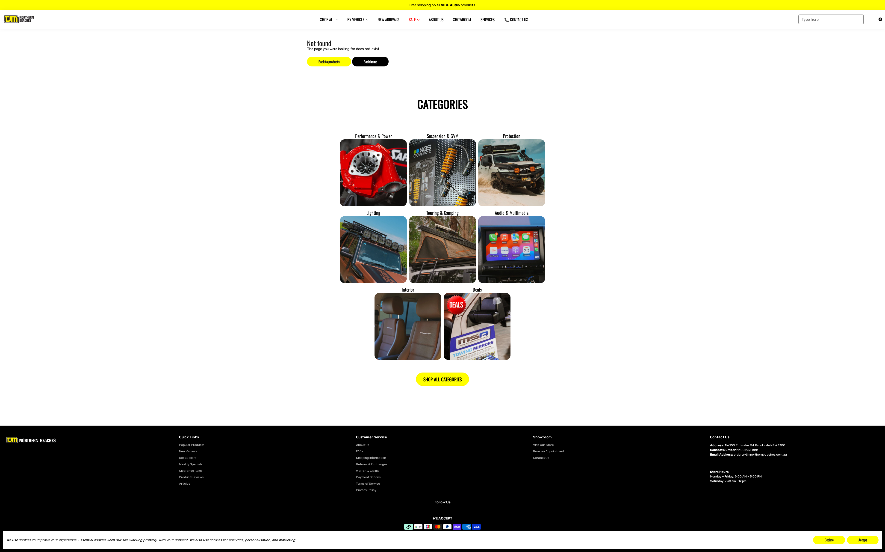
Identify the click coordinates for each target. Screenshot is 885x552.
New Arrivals (188, 451)
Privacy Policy (366, 490)
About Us (362, 445)
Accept (862, 539)
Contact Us (541, 458)
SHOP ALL (327, 19)
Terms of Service (368, 483)
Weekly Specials (190, 464)
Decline (829, 539)
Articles (184, 483)
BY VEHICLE (355, 19)
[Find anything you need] (858, 19)
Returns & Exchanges (371, 464)
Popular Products (191, 445)
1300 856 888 (747, 450)
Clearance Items (191, 470)
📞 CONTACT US (516, 19)
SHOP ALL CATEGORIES (442, 379)
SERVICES (488, 19)
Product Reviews (191, 477)
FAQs (359, 451)
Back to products (329, 61)
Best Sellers (187, 458)
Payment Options (368, 477)
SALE (412, 19)
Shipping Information (371, 458)
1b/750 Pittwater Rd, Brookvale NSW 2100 (755, 445)
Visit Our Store (543, 445)
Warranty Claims (367, 470)
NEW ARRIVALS (388, 19)
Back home (370, 61)
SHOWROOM (462, 19)
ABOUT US (436, 19)
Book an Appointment (548, 451)
